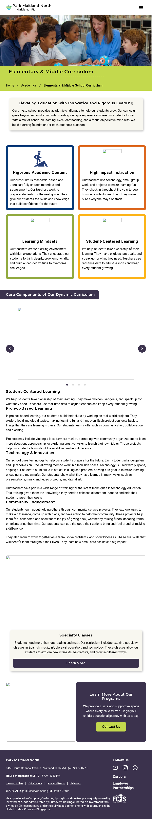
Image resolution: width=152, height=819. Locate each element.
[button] (10, 349)
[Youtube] (115, 767)
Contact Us (111, 727)
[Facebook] (135, 767)
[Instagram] (125, 767)
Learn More (76, 663)
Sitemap (75, 783)
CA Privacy (35, 783)
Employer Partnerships (123, 785)
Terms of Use (14, 783)
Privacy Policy (56, 783)
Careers (119, 776)
